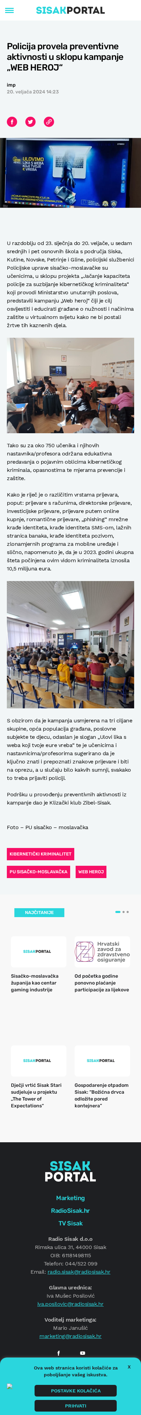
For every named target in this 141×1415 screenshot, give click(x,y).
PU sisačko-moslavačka (38, 871)
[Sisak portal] (70, 10)
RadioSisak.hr (70, 1210)
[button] (117, 912)
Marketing (70, 1198)
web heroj (91, 871)
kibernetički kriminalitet (41, 854)
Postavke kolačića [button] (76, 1390)
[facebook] (58, 1353)
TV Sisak (70, 1223)
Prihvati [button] (75, 1405)
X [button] (129, 1366)
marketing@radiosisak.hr (70, 1336)
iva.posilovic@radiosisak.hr (70, 1304)
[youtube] (82, 1353)
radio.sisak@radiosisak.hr (79, 1272)
